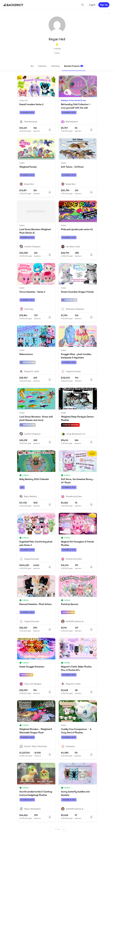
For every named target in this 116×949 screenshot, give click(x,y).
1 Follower (57, 48)
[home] (13, 4)
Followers (42, 66)
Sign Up (104, 5)
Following (55, 66)
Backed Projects (73, 66)
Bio (32, 66)
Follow (56, 53)
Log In (92, 5)
